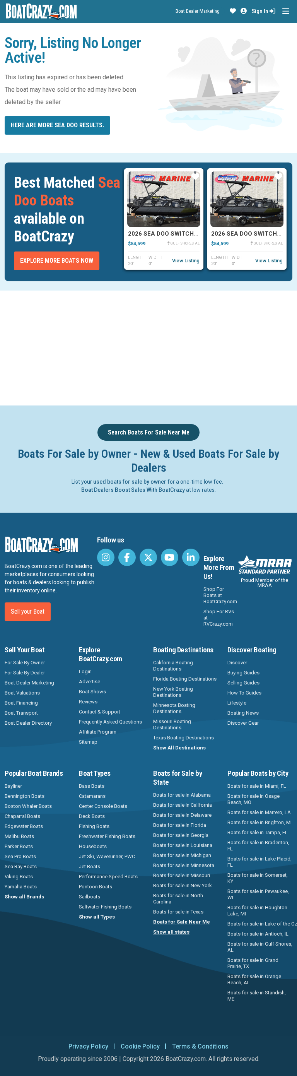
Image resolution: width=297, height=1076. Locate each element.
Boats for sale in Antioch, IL (257, 934)
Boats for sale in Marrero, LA (259, 812)
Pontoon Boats (95, 887)
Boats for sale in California (182, 805)
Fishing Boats (94, 826)
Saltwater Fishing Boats (105, 907)
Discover (237, 662)
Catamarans (92, 796)
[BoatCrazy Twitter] (148, 557)
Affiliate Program (97, 732)
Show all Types (97, 917)
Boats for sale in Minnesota (183, 865)
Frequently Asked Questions (110, 722)
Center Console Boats (103, 806)
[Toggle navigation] (285, 11)
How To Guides (244, 693)
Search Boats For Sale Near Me (148, 432)
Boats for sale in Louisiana (182, 845)
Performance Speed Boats (108, 876)
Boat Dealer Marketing (198, 11)
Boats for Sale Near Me (181, 922)
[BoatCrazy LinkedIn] (191, 557)
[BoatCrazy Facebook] (127, 557)
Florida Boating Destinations (185, 679)
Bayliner (13, 786)
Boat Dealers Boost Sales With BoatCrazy (133, 490)
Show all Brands (24, 897)
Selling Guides (243, 683)
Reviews (88, 702)
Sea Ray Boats (21, 866)
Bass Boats (91, 786)
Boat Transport (21, 713)
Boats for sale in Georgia (180, 835)
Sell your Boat (27, 611)
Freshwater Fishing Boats (107, 836)
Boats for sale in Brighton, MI (259, 822)
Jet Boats (89, 866)
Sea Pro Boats (20, 856)
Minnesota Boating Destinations (174, 708)
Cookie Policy (140, 1046)
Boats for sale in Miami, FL (256, 786)
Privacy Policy (88, 1046)
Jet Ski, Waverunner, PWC (107, 856)
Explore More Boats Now (56, 260)
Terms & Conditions (200, 1046)
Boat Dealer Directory (28, 723)
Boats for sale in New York (182, 885)
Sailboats (89, 897)
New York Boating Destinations (173, 692)
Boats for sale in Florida (179, 825)
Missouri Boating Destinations (172, 724)
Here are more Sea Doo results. (57, 125)
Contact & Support (99, 712)
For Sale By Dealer (25, 673)
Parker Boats (19, 846)
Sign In (261, 11)
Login (85, 671)
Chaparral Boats (22, 816)
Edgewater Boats (24, 826)
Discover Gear (243, 723)
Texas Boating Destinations (183, 738)
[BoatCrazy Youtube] (169, 557)
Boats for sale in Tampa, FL (257, 832)
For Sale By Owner (25, 662)
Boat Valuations (22, 693)
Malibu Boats (19, 836)
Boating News (243, 713)
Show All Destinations (179, 748)
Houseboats (93, 846)
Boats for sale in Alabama (182, 795)
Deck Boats (92, 816)
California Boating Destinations (173, 666)
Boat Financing (21, 703)
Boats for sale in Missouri (181, 875)
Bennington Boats (24, 796)
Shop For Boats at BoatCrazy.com (220, 595)
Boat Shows (92, 692)
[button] (233, 11)
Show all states (171, 932)
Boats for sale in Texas (178, 912)
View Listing (186, 260)
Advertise (89, 681)
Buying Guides (243, 673)
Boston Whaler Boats (28, 806)
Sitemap (88, 742)
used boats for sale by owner (129, 482)
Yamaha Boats (21, 887)
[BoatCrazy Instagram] (105, 557)
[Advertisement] (151, 347)
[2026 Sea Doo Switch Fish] (163, 199)
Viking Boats (19, 876)
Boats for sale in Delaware (182, 815)
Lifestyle (236, 703)
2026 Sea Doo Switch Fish (168, 233)
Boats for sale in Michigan (182, 855)
